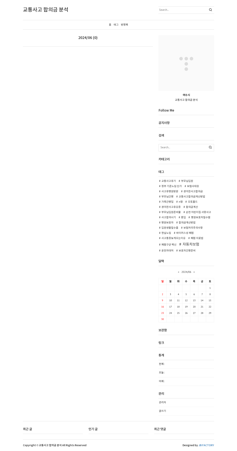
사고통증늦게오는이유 (173, 238)
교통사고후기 (168, 181)
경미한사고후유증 (171, 207)
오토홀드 (193, 201)
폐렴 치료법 (197, 238)
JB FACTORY (206, 445)
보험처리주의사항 (193, 227)
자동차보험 (191, 244)
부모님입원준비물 (171, 212)
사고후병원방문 (169, 191)
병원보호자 (167, 222)
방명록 (124, 24)
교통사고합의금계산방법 (192, 196)
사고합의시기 (168, 217)
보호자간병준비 (187, 250)
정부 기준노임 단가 (171, 186)
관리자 (162, 402)
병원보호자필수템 (200, 217)
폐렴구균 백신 (168, 244)
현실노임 (166, 233)
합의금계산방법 (187, 222)
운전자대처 (167, 250)
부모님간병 (167, 196)
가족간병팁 (167, 201)
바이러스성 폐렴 (185, 233)
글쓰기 (162, 411)
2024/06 (186, 272)
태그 (116, 24)
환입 (183, 217)
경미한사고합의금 (193, 191)
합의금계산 (192, 207)
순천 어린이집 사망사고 (198, 212)
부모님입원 (187, 181)
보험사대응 (193, 186)
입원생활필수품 (169, 227)
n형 (181, 201)
